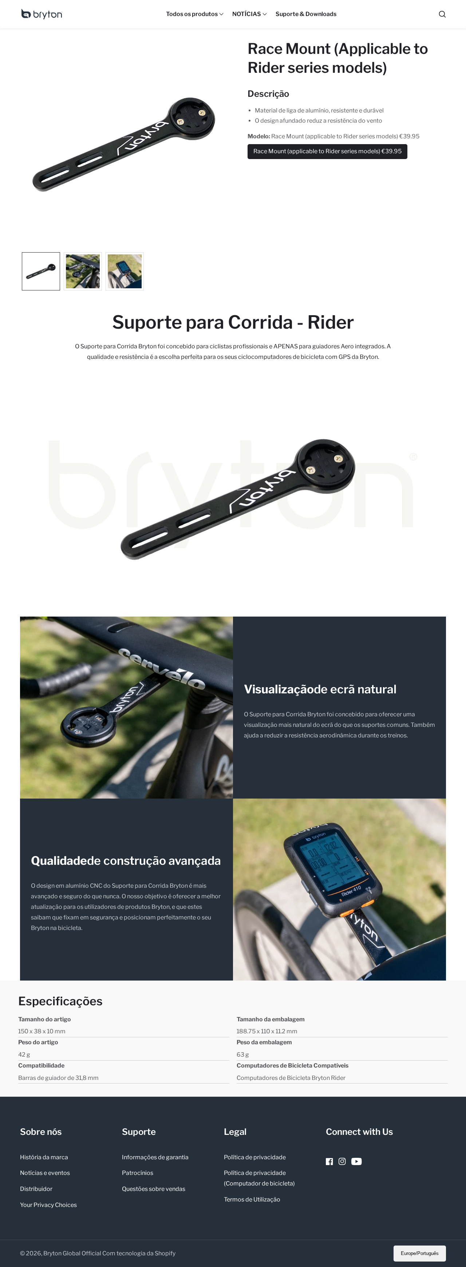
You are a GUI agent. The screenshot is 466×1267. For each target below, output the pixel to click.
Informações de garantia (155, 1157)
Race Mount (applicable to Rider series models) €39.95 (327, 153)
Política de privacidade (255, 1157)
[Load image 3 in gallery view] (125, 271)
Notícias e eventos (45, 1172)
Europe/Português (420, 1253)
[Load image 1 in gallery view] (41, 271)
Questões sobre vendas (153, 1188)
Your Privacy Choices (48, 1204)
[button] (192, 14)
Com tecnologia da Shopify (138, 1253)
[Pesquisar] (442, 14)
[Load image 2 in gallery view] (83, 271)
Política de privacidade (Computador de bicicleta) (259, 1178)
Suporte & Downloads (306, 14)
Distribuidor (36, 1188)
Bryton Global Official (72, 1253)
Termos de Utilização (252, 1199)
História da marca (44, 1157)
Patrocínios (137, 1172)
